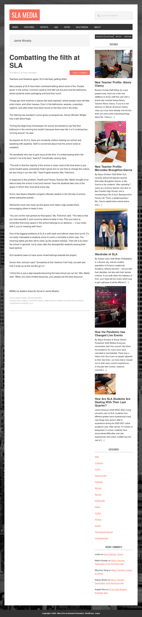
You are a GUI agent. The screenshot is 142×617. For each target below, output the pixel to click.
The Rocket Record (104, 531)
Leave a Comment (80, 72)
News (23, 298)
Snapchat (128, 37)
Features (99, 481)
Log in (97, 613)
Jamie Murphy (50, 300)
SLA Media (25, 15)
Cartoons (99, 463)
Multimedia (100, 500)
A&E (97, 456)
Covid (97, 469)
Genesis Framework (76, 613)
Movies (98, 488)
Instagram (109, 37)
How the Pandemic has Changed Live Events (110, 333)
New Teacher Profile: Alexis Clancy (113, 83)
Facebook (99, 37)
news (59, 300)
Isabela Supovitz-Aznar (32, 300)
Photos (98, 519)
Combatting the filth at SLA (44, 61)
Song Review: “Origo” (113, 554)
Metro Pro (61, 613)
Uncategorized (34, 298)
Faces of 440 (100, 475)
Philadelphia (69, 300)
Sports (98, 525)
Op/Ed (98, 513)
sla (31, 303)
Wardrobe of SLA (106, 254)
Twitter (118, 37)
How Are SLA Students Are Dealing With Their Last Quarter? (112, 402)
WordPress (89, 613)
